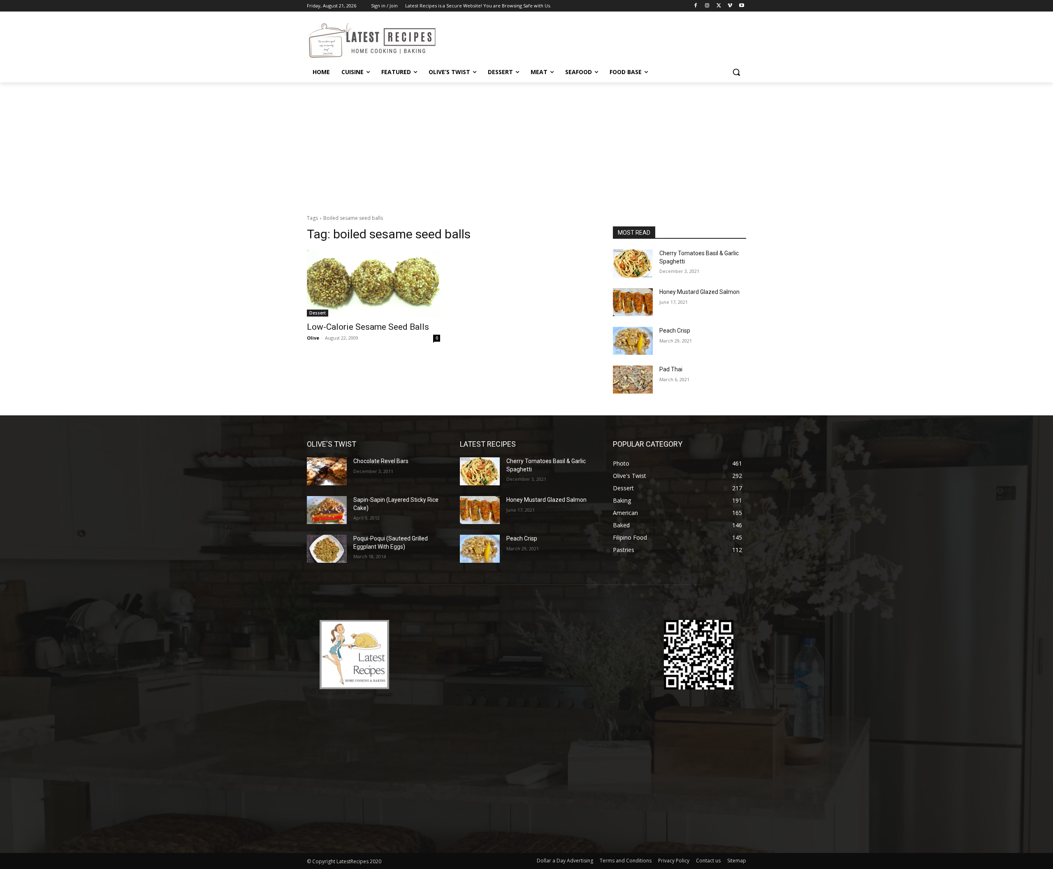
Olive (313, 338)
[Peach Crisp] (633, 341)
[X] (719, 6)
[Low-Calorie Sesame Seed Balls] (373, 283)
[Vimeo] (730, 6)
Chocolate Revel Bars (380, 461)
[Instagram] (707, 6)
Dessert (317, 313)
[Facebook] (695, 6)
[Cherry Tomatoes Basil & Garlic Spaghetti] (633, 263)
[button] (736, 72)
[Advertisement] (526, 144)
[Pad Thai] (633, 380)
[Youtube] (741, 6)
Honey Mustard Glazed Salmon (699, 292)
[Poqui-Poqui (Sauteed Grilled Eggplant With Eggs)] (327, 549)
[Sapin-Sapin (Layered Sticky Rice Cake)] (327, 510)
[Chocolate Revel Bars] (327, 471)
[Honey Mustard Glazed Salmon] (633, 302)
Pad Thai (670, 369)
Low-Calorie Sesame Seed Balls (368, 327)
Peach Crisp (674, 330)
